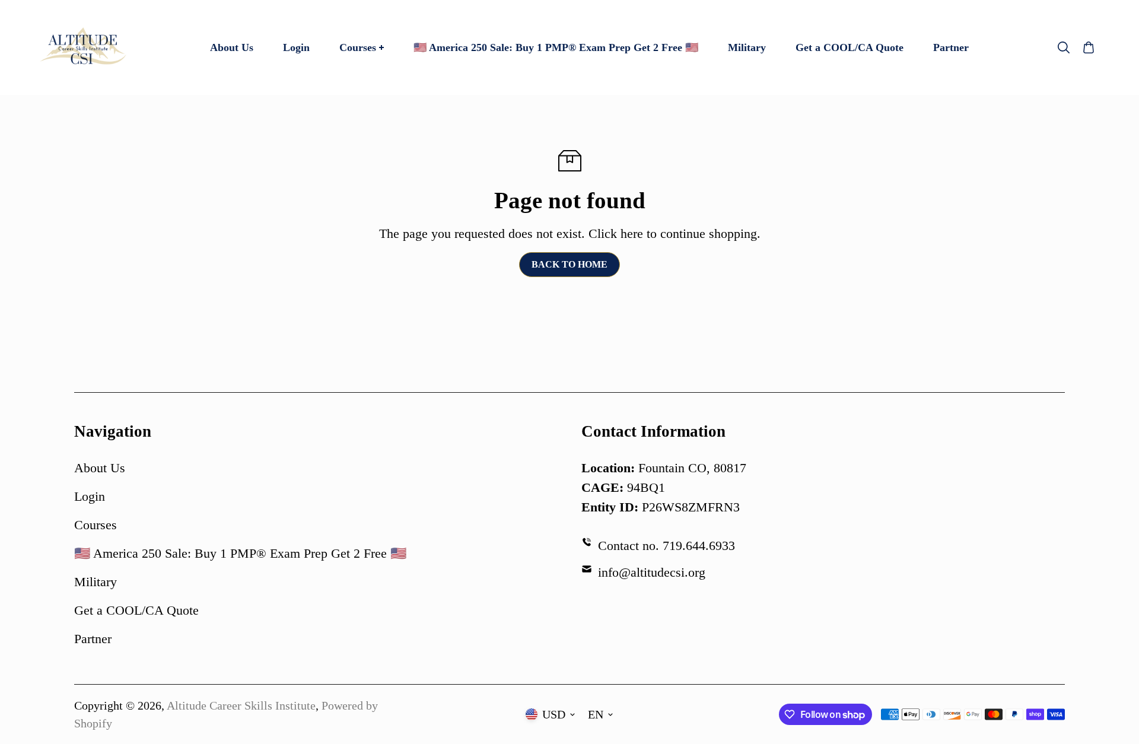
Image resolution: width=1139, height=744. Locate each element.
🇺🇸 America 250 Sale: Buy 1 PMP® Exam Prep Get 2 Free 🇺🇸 (240, 553)
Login (89, 496)
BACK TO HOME (569, 264)
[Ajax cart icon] (1088, 47)
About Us (99, 467)
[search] (1064, 47)
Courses (95, 524)
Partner (93, 638)
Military (95, 581)
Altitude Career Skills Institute (241, 705)
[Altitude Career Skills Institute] (83, 47)
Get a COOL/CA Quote (136, 610)
